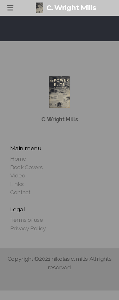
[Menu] (10, 8)
